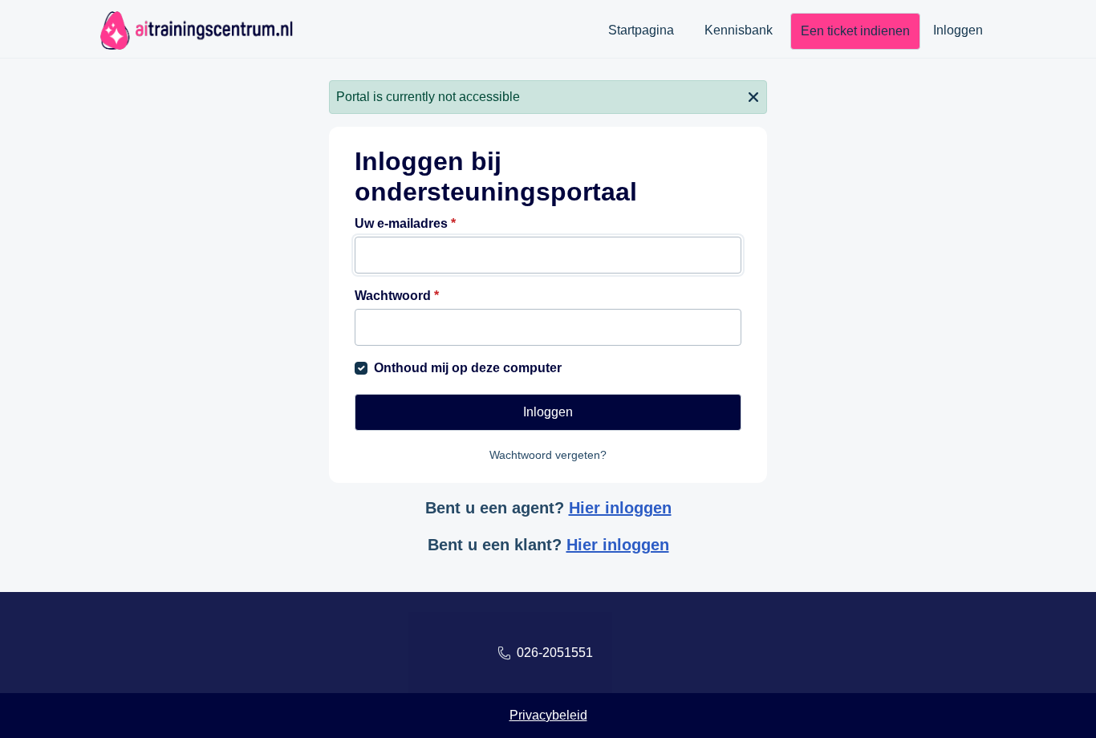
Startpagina (641, 30)
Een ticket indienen (855, 31)
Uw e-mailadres (405, 223)
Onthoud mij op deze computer (468, 368)
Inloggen (958, 30)
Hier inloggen (620, 508)
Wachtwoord (397, 295)
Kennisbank (738, 30)
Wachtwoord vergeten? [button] (548, 454)
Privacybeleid (548, 715)
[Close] (753, 95)
